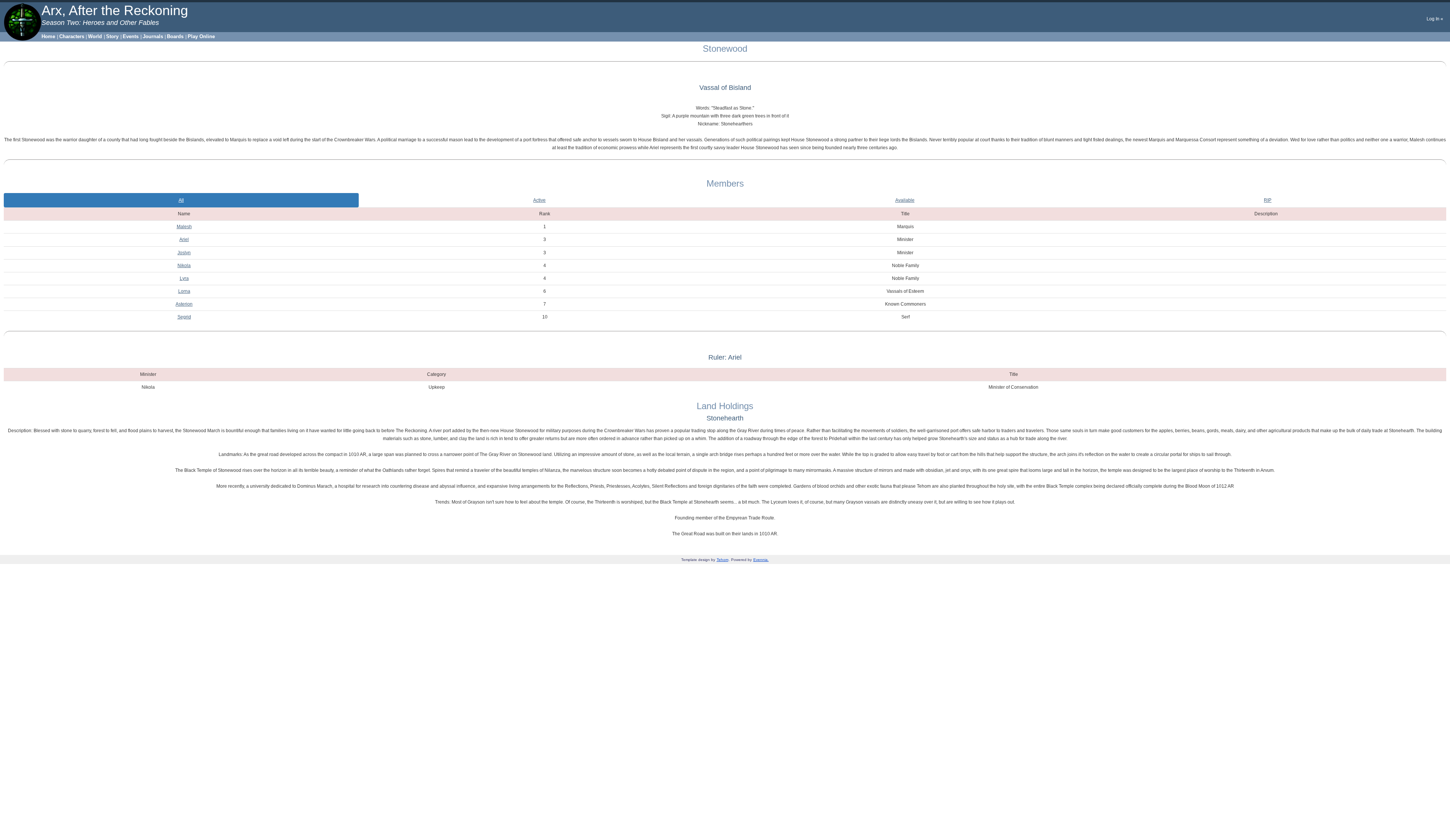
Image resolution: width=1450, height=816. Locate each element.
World (95, 36)
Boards (175, 36)
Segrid (184, 317)
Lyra (184, 278)
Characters (71, 36)
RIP (1267, 200)
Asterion (184, 304)
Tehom (722, 560)
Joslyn (184, 252)
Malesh (184, 226)
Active (539, 200)
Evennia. (761, 560)
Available (905, 200)
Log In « (1435, 19)
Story (112, 36)
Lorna (184, 291)
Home (48, 36)
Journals (153, 36)
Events (131, 36)
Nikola (184, 265)
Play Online (201, 36)
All (181, 200)
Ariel (184, 239)
